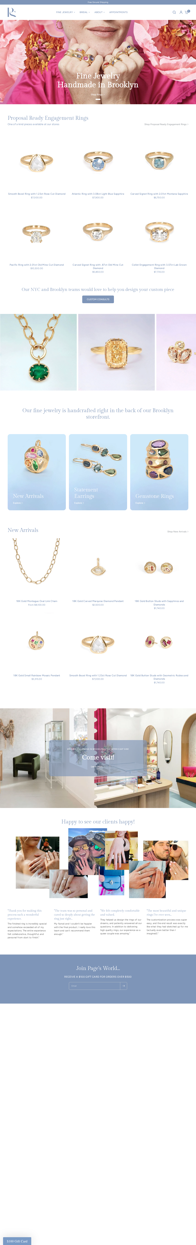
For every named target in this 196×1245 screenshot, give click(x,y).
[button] (17, 1241)
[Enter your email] (123, 986)
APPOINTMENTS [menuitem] (118, 12)
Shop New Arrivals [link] (177, 532)
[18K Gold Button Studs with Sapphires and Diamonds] (159, 567)
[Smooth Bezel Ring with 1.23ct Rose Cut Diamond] (37, 160)
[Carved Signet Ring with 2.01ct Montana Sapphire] (159, 160)
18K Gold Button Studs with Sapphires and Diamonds (159, 603)
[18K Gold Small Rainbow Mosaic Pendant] (37, 642)
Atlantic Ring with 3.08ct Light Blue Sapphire (98, 193)
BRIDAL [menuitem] (84, 12)
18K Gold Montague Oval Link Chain (36, 601)
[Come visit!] (98, 758)
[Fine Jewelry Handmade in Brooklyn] (98, 62)
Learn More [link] (97, 767)
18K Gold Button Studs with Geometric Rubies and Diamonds (159, 677)
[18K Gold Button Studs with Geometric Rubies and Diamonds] (159, 642)
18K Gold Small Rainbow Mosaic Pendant (36, 675)
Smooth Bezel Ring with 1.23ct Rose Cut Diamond (37, 193)
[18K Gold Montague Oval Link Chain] (37, 567)
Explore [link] (17, 503)
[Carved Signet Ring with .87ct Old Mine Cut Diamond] (98, 231)
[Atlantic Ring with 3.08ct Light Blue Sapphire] (98, 160)
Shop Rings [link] (97, 95)
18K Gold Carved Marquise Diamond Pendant (98, 601)
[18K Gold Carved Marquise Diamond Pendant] (98, 567)
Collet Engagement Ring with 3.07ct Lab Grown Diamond (159, 266)
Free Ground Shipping (98, 2)
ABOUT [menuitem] (98, 12)
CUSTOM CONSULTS (98, 299)
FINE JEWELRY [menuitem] (64, 12)
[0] (185, 12)
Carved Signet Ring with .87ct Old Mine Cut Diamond (98, 266)
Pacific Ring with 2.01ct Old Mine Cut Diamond (37, 264)
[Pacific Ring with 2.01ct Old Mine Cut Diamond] (37, 231)
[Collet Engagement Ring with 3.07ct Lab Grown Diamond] (159, 231)
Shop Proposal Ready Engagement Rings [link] (165, 124)
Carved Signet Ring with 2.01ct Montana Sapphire (159, 193)
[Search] (174, 12)
